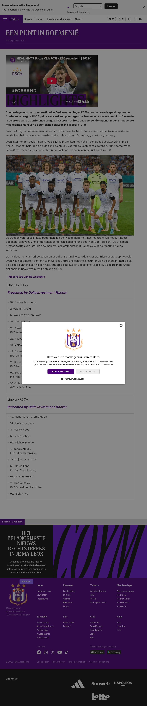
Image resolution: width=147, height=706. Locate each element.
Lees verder (108, 364)
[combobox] (121, 325)
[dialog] (73, 353)
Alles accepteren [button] (60, 371)
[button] (73, 379)
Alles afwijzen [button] (87, 371)
